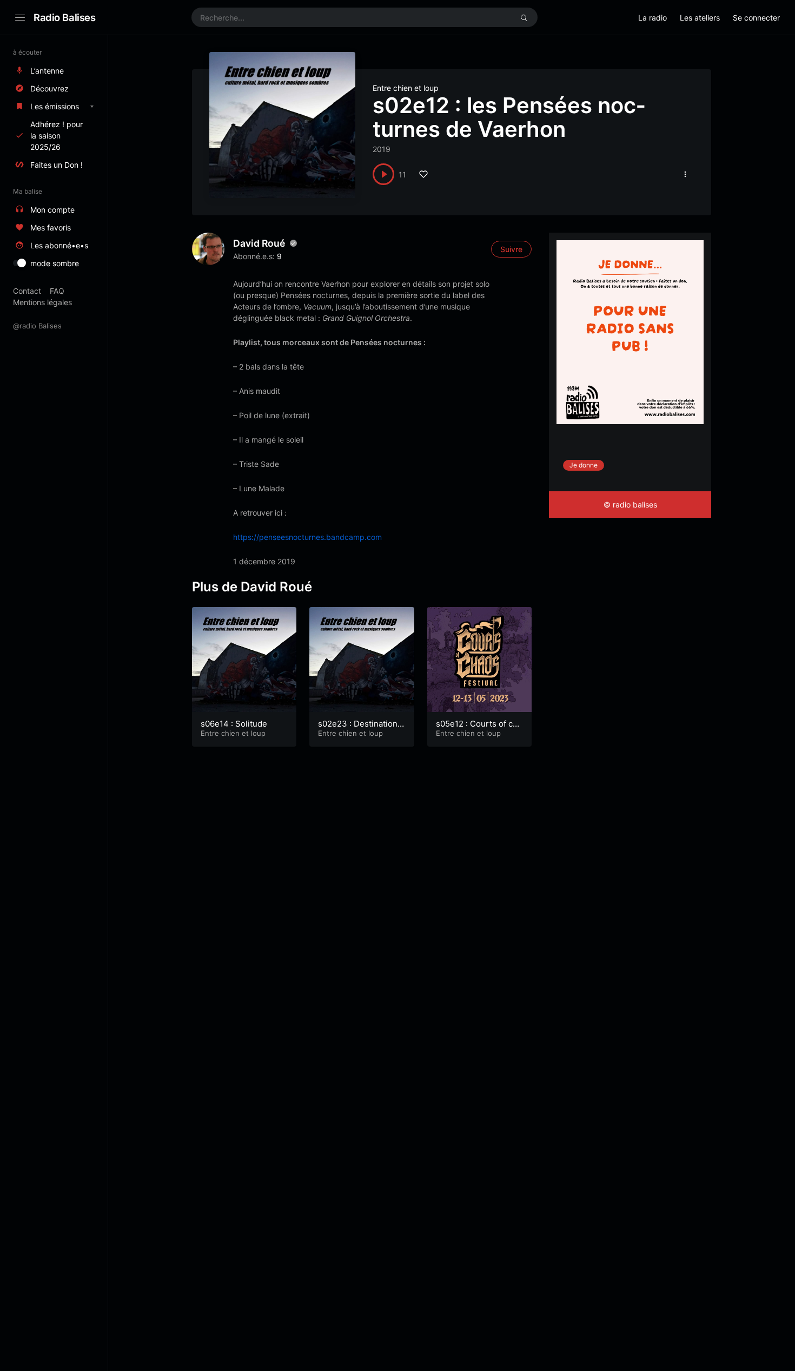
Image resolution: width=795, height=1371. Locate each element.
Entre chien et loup (406, 88)
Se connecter (756, 17)
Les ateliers (700, 17)
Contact (27, 290)
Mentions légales (42, 302)
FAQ (57, 290)
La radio (652, 17)
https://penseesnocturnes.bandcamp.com (307, 537)
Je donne (583, 465)
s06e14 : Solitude (234, 724)
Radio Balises (65, 17)
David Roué (259, 243)
